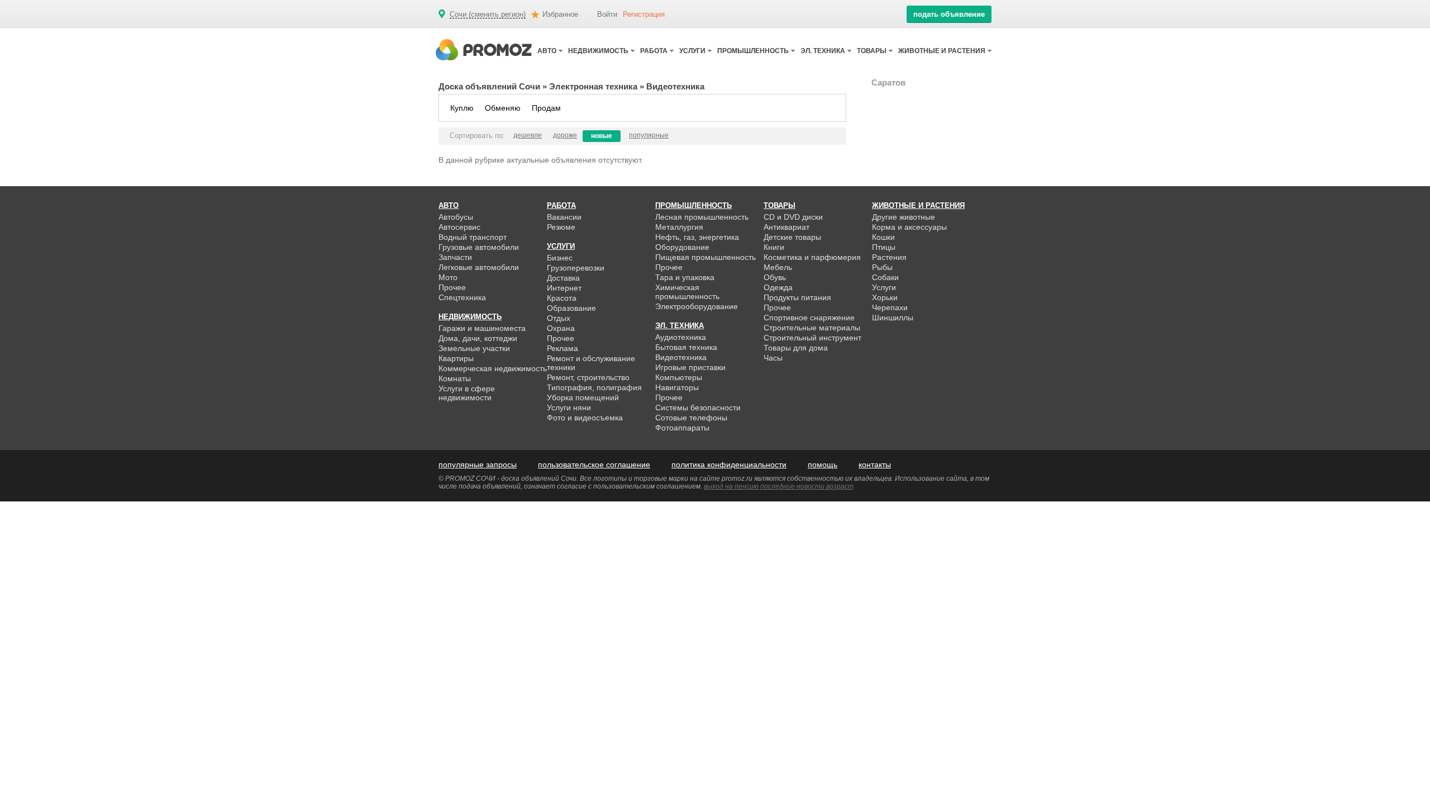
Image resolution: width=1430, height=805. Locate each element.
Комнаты (454, 378)
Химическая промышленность (687, 292)
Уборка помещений (583, 397)
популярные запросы (477, 464)
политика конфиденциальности (728, 464)
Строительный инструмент (812, 337)
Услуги (884, 287)
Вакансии (564, 216)
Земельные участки (474, 348)
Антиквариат (786, 226)
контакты (875, 464)
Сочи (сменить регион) (488, 14)
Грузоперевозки (575, 267)
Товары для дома (796, 347)
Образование (571, 308)
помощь (822, 464)
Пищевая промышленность (705, 257)
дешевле (527, 135)
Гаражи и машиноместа (482, 328)
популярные (649, 135)
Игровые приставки (690, 367)
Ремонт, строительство (588, 377)
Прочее (452, 287)
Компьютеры (678, 377)
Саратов (888, 82)
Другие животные (903, 216)
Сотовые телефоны (691, 417)
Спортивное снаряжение (809, 317)
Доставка (563, 277)
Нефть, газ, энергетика (697, 237)
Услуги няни (569, 407)
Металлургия (679, 226)
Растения (889, 257)
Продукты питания (797, 297)
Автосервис (459, 226)
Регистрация (644, 14)
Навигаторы (677, 387)
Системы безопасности (698, 407)
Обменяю (503, 107)
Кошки (883, 237)
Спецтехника (462, 297)
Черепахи (890, 307)
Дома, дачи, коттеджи (477, 338)
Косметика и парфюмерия (812, 257)
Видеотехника (681, 357)
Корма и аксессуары (909, 226)
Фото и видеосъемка (585, 417)
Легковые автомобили (478, 267)
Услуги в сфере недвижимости (466, 393)
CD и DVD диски (793, 216)
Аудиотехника (680, 337)
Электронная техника (593, 86)
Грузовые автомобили (478, 247)
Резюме (561, 226)
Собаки (885, 277)
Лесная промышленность (702, 216)
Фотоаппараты (682, 427)
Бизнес (560, 257)
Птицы (883, 247)
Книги (774, 247)
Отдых (558, 318)
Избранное (560, 14)
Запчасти (455, 257)
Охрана (561, 328)
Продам (546, 107)
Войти (607, 14)
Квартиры (456, 358)
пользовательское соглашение (594, 464)
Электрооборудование (696, 306)
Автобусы (455, 216)
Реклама (562, 348)
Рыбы (882, 267)
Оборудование (682, 247)
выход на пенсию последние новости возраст (779, 486)
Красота (561, 297)
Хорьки (885, 297)
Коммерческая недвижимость (492, 368)
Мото (447, 277)
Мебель (778, 267)
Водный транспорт (472, 237)
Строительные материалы (812, 327)
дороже (565, 135)
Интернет (564, 287)
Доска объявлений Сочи (489, 86)
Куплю (462, 107)
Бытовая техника (686, 347)
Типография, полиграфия (594, 387)
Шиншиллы (892, 317)
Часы (773, 357)
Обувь (775, 277)
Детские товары (792, 237)
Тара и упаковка (684, 277)
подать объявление (949, 14)
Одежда (778, 287)
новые (601, 136)
